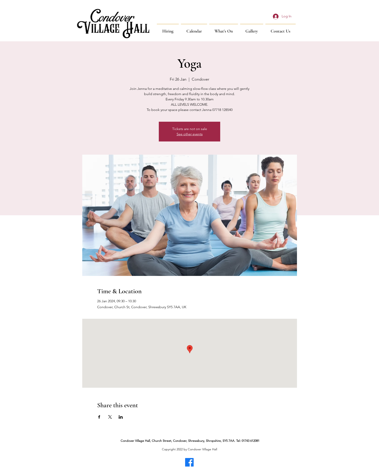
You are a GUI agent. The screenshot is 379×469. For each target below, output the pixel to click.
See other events (190, 134)
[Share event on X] (110, 417)
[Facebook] (189, 462)
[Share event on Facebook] (99, 417)
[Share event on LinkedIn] (121, 417)
